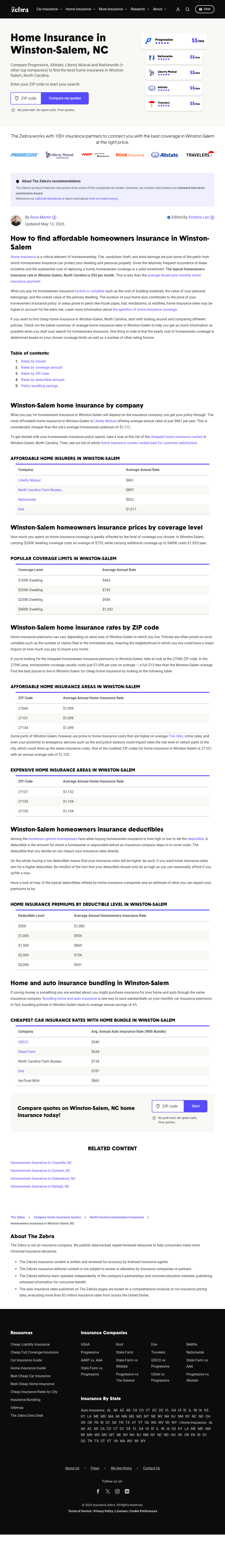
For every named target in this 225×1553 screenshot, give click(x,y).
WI (167, 1422)
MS (131, 1416)
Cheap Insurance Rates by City (34, 1392)
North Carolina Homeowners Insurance (117, 1217)
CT (148, 1410)
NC (194, 1416)
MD (103, 1416)
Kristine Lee (199, 217)
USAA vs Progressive (160, 1377)
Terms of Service (80, 1511)
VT (140, 1422)
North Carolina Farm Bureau (40, 490)
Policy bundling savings (39, 386)
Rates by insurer (33, 361)
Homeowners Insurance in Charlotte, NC (41, 1163)
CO (141, 1410)
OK (83, 1422)
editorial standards (48, 198)
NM (180, 1416)
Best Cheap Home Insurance (32, 1384)
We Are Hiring (121, 1468)
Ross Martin (40, 217)
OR (89, 1422)
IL (190, 1410)
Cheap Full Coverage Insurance (34, 1352)
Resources (22, 1333)
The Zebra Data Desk (27, 1415)
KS (206, 1410)
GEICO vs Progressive (160, 1363)
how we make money (103, 198)
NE (153, 1416)
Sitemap (17, 1408)
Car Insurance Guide (26, 1360)
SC (107, 1422)
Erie (21, 509)
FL (167, 1410)
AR (128, 1410)
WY (174, 1422)
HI (179, 1410)
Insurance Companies (104, 1333)
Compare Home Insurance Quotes (57, 1217)
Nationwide (27, 499)
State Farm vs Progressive (91, 1371)
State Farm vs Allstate (127, 1363)
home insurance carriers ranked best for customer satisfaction (149, 443)
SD (114, 1422)
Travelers (158, 1352)
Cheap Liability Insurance (30, 1344)
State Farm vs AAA (197, 1363)
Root (119, 1344)
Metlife (191, 1344)
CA (135, 1410)
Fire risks (176, 736)
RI (101, 1422)
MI (118, 1416)
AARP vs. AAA (91, 1360)
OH (207, 1416)
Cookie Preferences (143, 1511)
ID (185, 1410)
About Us (72, 1468)
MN (124, 1416)
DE (161, 1410)
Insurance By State (101, 1399)
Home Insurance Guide (28, 1368)
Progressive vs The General (127, 1377)
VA (147, 1422)
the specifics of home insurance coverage (145, 309)
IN (195, 1410)
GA (173, 1410)
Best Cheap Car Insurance (30, 1376)
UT (134, 1422)
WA (153, 1422)
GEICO (23, 1042)
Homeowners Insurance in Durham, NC (40, 1171)
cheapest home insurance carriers (177, 437)
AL (109, 1410)
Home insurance (23, 257)
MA (110, 1416)
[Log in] (178, 9)
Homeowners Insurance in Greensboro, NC (43, 1178)
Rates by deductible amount (42, 380)
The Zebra (18, 1217)
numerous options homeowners (52, 839)
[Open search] (187, 9)
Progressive (90, 1352)
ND (201, 1416)
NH (166, 1416)
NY (187, 1416)
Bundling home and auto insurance (70, 998)
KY (83, 1416)
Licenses (121, 1511)
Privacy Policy (103, 1511)
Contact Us (151, 1468)
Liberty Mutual (105, 421)
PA (96, 1422)
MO (139, 1416)
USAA (85, 1344)
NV (160, 1416)
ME (96, 1416)
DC (154, 1410)
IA (200, 1410)
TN (121, 1422)
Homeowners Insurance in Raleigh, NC (40, 1186)
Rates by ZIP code (35, 374)
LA (89, 1416)
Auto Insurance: (93, 1410)
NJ (173, 1416)
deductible (196, 839)
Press (95, 1468)
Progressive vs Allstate (197, 1377)
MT (146, 1416)
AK (115, 1410)
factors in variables (90, 291)
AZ (122, 1410)
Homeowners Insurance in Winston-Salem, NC (42, 1223)
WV (160, 1422)
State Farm (26, 1052)
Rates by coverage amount (41, 367)
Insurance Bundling (25, 1400)
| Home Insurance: (193, 1422)
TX (127, 1422)
